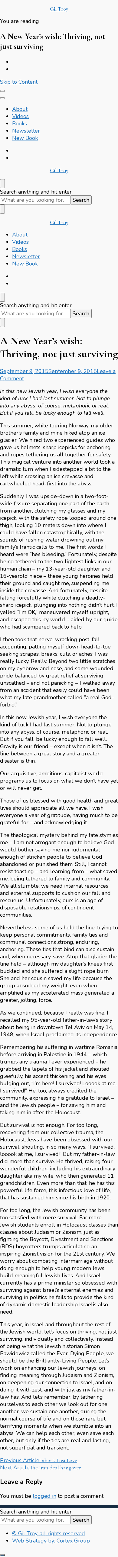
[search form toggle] (2, 183)
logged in (44, 1496)
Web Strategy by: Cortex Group (51, 1540)
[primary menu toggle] (2, 91)
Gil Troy (59, 8)
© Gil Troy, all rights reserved (48, 1533)
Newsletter (26, 130)
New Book (25, 138)
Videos (20, 116)
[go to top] (2, 1555)
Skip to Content (19, 81)
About (20, 109)
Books (19, 123)
